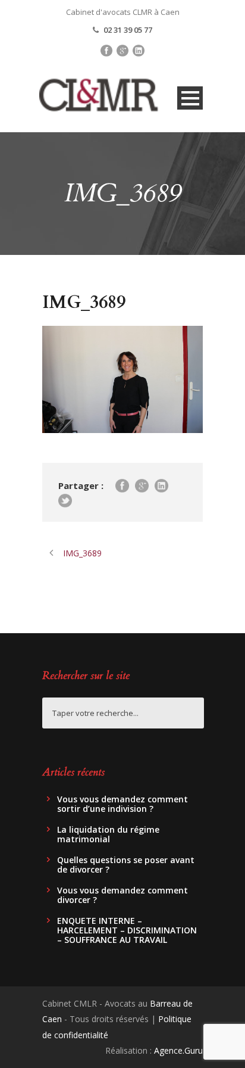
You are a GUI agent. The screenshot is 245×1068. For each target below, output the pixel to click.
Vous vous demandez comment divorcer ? (122, 895)
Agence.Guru (178, 1050)
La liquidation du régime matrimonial (108, 834)
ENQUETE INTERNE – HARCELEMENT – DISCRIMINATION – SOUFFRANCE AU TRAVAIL (127, 930)
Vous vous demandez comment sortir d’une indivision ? (122, 803)
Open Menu (190, 98)
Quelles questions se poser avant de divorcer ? (125, 864)
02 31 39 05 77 (127, 29)
